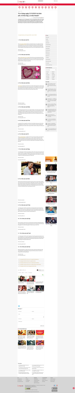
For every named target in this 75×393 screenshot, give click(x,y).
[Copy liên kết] (25, 270)
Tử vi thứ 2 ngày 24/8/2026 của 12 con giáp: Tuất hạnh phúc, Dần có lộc (52, 130)
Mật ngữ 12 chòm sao (45, 380)
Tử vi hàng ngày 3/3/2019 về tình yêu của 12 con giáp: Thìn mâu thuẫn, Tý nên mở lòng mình (37, 373)
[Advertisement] (29, 28)
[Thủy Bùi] (37, 270)
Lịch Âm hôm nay (20, 380)
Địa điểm (53, 77)
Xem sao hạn (47, 37)
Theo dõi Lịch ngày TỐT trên (36, 17)
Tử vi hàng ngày (30, 272)
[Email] (23, 270)
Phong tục (51, 4)
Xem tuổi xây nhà (48, 50)
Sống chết (47, 79)
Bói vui (25, 4)
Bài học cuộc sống (52, 380)
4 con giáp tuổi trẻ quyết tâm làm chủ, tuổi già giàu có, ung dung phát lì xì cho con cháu (22, 347)
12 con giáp (47, 57)
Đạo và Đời (41, 4)
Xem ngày (20, 4)
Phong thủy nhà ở (36, 381)
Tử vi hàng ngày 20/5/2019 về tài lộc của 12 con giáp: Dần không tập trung (28, 259)
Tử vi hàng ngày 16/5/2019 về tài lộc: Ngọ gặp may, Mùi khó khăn (27, 266)
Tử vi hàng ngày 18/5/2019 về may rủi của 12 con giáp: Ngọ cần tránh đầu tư (29, 262)
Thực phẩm (47, 77)
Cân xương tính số (48, 59)
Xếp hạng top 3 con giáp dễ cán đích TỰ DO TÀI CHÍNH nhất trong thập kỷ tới (30, 337)
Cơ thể (47, 73)
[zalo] (21, 270)
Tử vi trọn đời (27, 381)
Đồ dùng (53, 73)
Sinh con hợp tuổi (48, 46)
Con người (53, 76)
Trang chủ (19, 11)
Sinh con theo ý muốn (48, 61)
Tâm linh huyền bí (52, 381)
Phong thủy (32, 4)
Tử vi (23, 4)
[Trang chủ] (18, 4)
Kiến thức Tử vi (47, 55)
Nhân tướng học (37, 4)
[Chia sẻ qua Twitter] (20, 270)
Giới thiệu (26, 391)
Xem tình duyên (48, 48)
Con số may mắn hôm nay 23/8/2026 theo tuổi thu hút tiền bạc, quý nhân (52, 115)
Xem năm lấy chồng (48, 44)
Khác (53, 4)
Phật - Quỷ (47, 76)
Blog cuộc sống (45, 4)
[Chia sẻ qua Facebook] (18, 270)
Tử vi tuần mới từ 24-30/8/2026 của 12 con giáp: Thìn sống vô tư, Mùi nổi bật (52, 120)
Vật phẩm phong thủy (36, 380)
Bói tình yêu (43, 381)
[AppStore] (54, 391)
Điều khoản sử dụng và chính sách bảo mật (32, 391)
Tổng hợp (53, 79)
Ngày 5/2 (23, 272)
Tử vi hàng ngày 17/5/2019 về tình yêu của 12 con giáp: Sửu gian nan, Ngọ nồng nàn (30, 264)
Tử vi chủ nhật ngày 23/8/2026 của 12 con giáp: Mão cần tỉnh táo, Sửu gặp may (52, 95)
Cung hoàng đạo (29, 4)
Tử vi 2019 (26, 272)
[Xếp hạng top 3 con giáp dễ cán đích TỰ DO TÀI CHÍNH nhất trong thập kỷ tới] (31, 332)
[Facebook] (54, 385)
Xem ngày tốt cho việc (20, 381)
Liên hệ (38, 391)
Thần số (48, 4)
